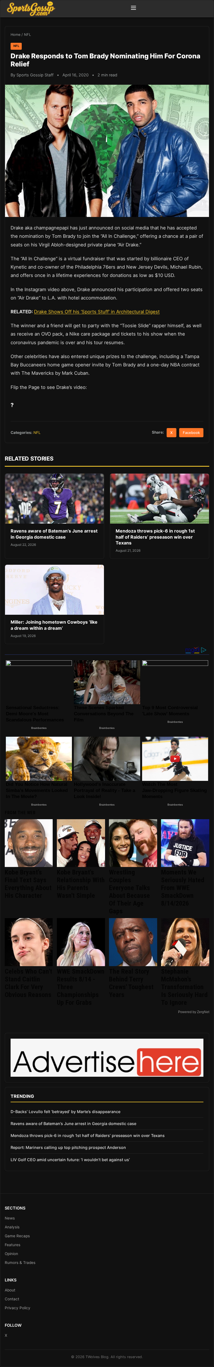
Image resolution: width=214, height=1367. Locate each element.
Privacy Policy (17, 1308)
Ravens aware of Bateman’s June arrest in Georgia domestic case (54, 534)
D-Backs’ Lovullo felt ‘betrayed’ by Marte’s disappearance (65, 1111)
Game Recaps (17, 1236)
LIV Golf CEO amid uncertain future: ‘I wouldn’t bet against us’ (70, 1159)
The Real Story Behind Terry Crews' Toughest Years (131, 983)
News (10, 1218)
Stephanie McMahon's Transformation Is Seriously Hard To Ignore (184, 987)
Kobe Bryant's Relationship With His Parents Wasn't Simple (81, 883)
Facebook (191, 433)
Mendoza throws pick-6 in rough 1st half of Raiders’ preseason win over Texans (155, 537)
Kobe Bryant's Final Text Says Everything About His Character (28, 883)
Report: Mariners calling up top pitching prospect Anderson (68, 1147)
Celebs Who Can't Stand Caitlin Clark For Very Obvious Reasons (28, 983)
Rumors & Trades (20, 1262)
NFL (27, 35)
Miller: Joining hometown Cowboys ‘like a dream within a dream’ (54, 625)
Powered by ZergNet (193, 1012)
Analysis (12, 1227)
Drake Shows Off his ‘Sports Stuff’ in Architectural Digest (97, 311)
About (10, 1290)
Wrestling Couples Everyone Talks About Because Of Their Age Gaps (129, 891)
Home (15, 35)
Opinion (11, 1253)
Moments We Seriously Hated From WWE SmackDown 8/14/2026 (182, 887)
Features (12, 1245)
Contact (12, 1299)
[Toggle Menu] (133, 8)
